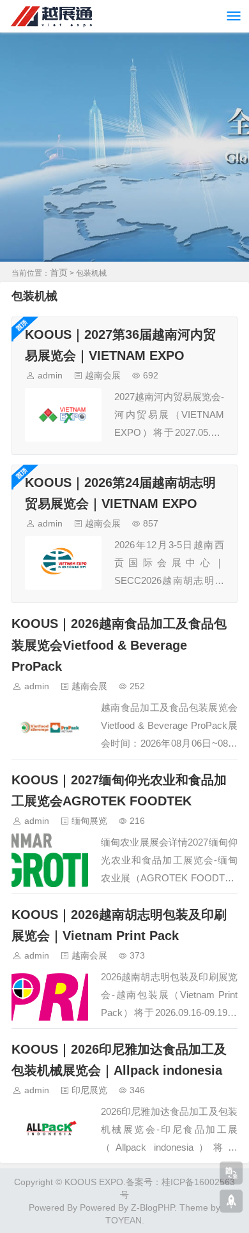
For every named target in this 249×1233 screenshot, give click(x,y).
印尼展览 (89, 1090)
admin (50, 375)
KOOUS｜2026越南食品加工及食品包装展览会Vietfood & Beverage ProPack (119, 644)
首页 (59, 272)
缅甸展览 (89, 821)
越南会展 (103, 375)
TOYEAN (123, 1220)
